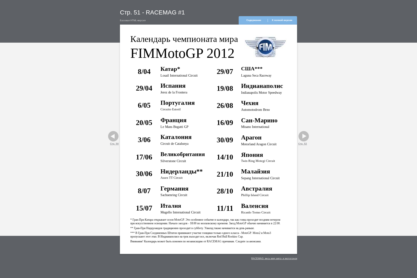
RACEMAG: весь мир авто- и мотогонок (274, 258)
